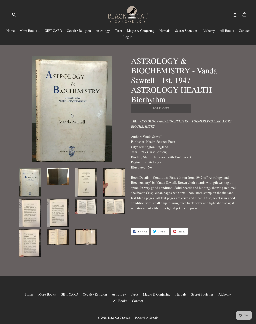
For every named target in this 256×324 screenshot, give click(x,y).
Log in (128, 36)
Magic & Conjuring (141, 30)
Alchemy (208, 30)
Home (10, 30)
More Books (29, 30)
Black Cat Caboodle (119, 317)
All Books (227, 30)
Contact (244, 30)
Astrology (103, 30)
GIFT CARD (53, 30)
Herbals (164, 30)
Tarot (118, 30)
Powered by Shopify (146, 317)
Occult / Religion (79, 30)
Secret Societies (186, 30)
